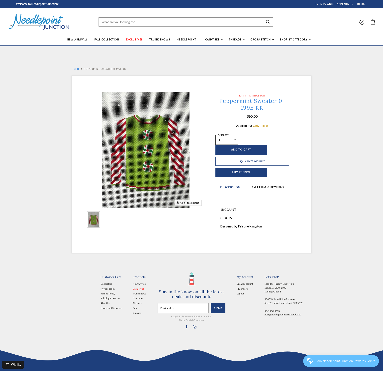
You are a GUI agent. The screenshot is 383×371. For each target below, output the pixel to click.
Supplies (137, 312)
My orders (242, 288)
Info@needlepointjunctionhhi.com (283, 314)
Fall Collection (106, 39)
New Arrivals (77, 39)
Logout (240, 293)
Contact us (106, 283)
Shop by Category (294, 39)
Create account (245, 283)
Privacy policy (108, 288)
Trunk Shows (159, 39)
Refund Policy (108, 293)
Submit (218, 308)
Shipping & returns (110, 298)
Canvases (212, 39)
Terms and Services (111, 307)
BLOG (361, 4)
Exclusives (134, 39)
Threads (235, 39)
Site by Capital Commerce (192, 320)
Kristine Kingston (252, 95)
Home (76, 69)
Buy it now (241, 172)
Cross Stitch (261, 39)
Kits (135, 307)
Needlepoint (187, 39)
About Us (105, 303)
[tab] (230, 187)
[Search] (268, 22)
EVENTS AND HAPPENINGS (334, 4)
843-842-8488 (272, 310)
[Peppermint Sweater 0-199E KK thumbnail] (93, 219)
